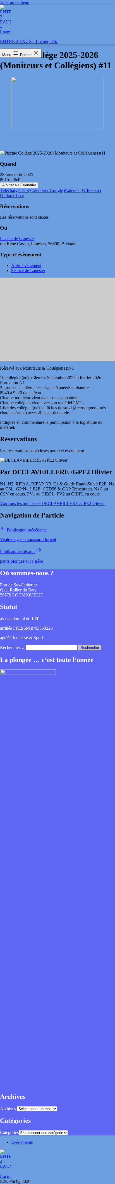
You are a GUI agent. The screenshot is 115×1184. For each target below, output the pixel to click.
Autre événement (26, 265)
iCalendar (72, 190)
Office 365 (91, 190)
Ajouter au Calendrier (19, 185)
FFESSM (21, 628)
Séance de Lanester (28, 270)
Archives (8, 1108)
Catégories (9, 1132)
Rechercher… (12, 647)
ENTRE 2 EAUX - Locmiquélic (29, 41)
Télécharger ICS (14, 190)
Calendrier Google (46, 190)
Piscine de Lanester (17, 238)
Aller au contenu (14, 2)
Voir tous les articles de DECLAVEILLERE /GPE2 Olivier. (53, 503)
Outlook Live (12, 195)
